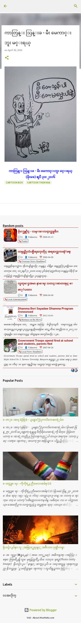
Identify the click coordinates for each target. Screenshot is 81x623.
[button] (7, 57)
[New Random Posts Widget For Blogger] (74, 370)
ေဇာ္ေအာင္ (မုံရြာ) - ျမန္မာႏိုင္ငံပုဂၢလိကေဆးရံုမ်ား (33, 419)
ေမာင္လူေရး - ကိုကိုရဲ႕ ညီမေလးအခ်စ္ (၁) (27, 483)
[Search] (75, 6)
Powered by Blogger (43, 610)
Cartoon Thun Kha (38, 182)
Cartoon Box (14, 182)
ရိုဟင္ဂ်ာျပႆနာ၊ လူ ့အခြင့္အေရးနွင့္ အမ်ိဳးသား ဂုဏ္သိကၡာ (33, 547)
